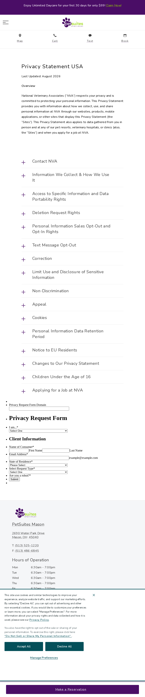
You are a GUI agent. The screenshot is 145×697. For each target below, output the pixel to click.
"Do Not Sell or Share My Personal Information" (38, 636)
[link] (72, 22)
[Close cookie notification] (94, 595)
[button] (5, 22)
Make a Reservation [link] (70, 689)
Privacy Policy (39, 620)
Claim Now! (113, 5)
